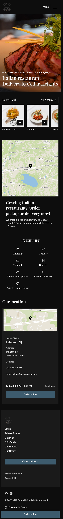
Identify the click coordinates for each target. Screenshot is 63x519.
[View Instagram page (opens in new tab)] (11, 493)
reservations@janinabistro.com (21, 375)
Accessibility (11, 478)
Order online (30, 394)
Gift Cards (10, 442)
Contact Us (11, 446)
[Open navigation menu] (55, 7)
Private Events (13, 433)
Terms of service (13, 473)
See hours (50, 386)
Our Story (10, 451)
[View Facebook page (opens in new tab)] (6, 493)
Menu (46, 7)
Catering (9, 437)
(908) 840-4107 (14, 368)
